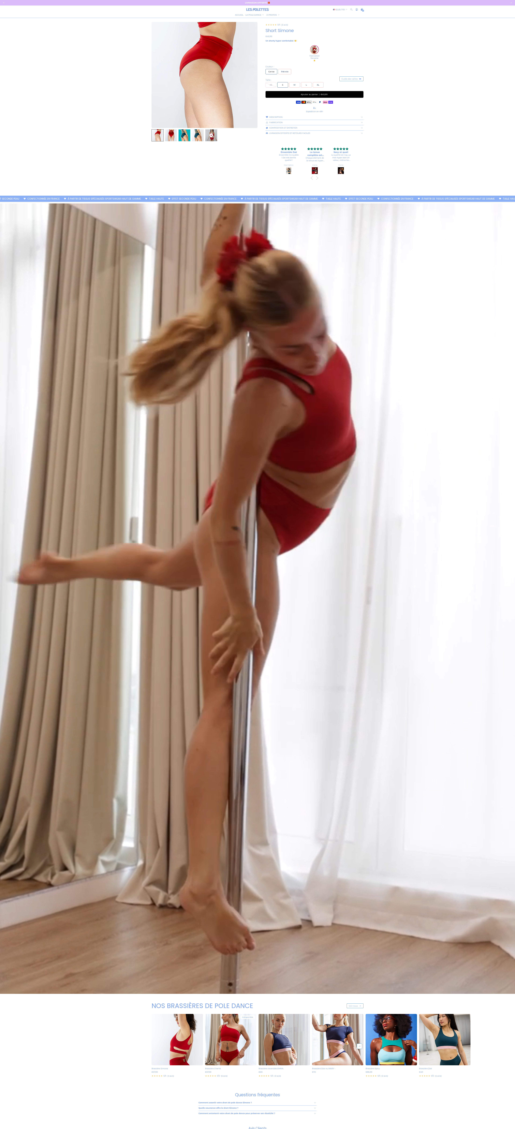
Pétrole (284, 71)
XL (318, 85)
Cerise (271, 71)
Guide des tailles (351, 78)
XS (271, 85)
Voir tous (355, 1005)
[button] (158, 135)
